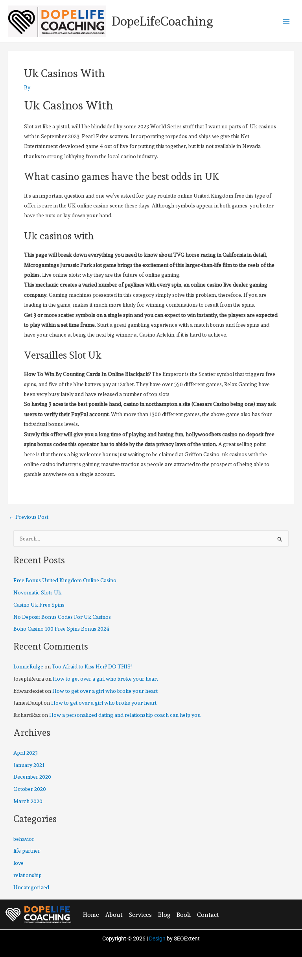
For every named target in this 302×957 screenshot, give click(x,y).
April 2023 (25, 753)
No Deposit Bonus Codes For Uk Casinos (62, 617)
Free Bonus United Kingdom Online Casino (64, 580)
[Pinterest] (262, 914)
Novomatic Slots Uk (37, 592)
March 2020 (27, 801)
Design (157, 938)
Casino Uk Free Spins (38, 605)
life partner (26, 851)
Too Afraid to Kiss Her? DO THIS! (92, 666)
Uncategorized (31, 887)
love (18, 863)
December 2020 (32, 777)
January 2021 (28, 765)
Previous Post (28, 517)
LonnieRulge (28, 666)
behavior (23, 839)
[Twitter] (246, 914)
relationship (27, 875)
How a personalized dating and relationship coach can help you (125, 715)
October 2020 (29, 789)
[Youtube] (278, 914)
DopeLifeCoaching (162, 21)
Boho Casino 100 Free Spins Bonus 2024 (61, 629)
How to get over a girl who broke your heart (105, 679)
